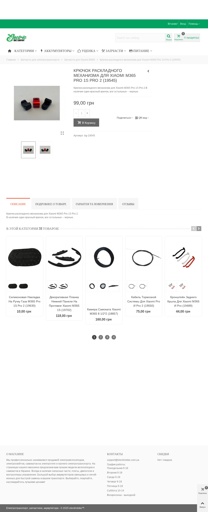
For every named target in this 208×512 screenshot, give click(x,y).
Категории (24, 51)
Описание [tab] (18, 204)
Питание (141, 51)
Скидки (163, 454)
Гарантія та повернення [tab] (94, 204)
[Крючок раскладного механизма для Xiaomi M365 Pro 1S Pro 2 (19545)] (62, 133)
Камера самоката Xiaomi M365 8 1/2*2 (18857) (104, 311)
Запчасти (114, 51)
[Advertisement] (104, 9)
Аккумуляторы (58, 51)
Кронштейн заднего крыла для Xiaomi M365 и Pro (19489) (183, 301)
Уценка (88, 51)
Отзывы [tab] (128, 204)
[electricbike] (28, 38)
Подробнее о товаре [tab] (50, 204)
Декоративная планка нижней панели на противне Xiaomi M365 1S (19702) (64, 303)
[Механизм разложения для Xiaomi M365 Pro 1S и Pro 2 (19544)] (148, 71)
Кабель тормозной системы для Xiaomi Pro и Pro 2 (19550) (143, 301)
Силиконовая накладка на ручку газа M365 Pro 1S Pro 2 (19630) (24, 301)
